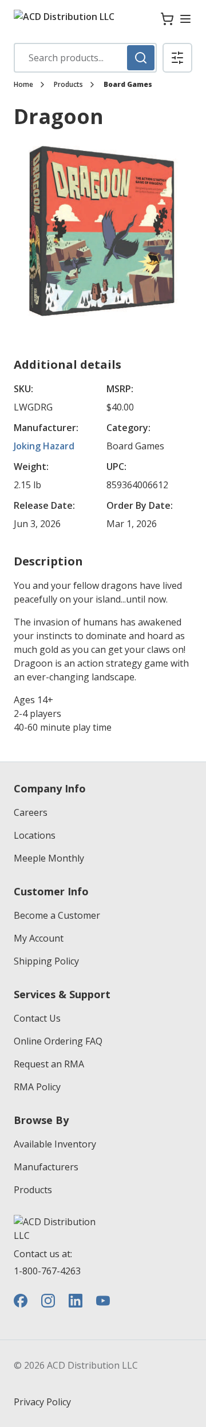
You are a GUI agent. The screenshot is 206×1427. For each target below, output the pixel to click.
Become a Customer (57, 915)
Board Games (128, 84)
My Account (39, 938)
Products (68, 84)
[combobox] (85, 58)
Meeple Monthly (49, 858)
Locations (35, 835)
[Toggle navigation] (185, 19)
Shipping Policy (46, 961)
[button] (177, 58)
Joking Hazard (44, 446)
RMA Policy (37, 1087)
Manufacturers (46, 1167)
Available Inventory (55, 1144)
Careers (30, 812)
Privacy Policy (42, 1402)
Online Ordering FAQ (58, 1041)
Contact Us (37, 1018)
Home (23, 84)
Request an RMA (49, 1064)
